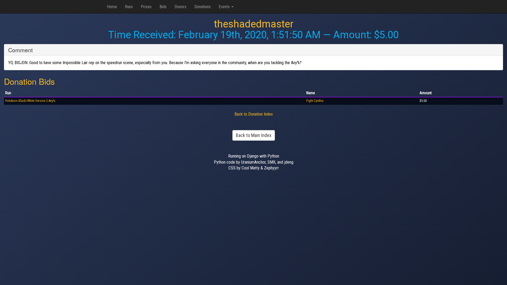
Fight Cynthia (314, 101)
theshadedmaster (253, 24)
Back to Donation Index (253, 114)
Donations (202, 6)
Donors (180, 6)
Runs (129, 6)
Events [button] (225, 6)
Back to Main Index (253, 135)
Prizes (146, 6)
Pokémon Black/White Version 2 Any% (30, 101)
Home (112, 6)
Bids (163, 6)
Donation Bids (29, 81)
